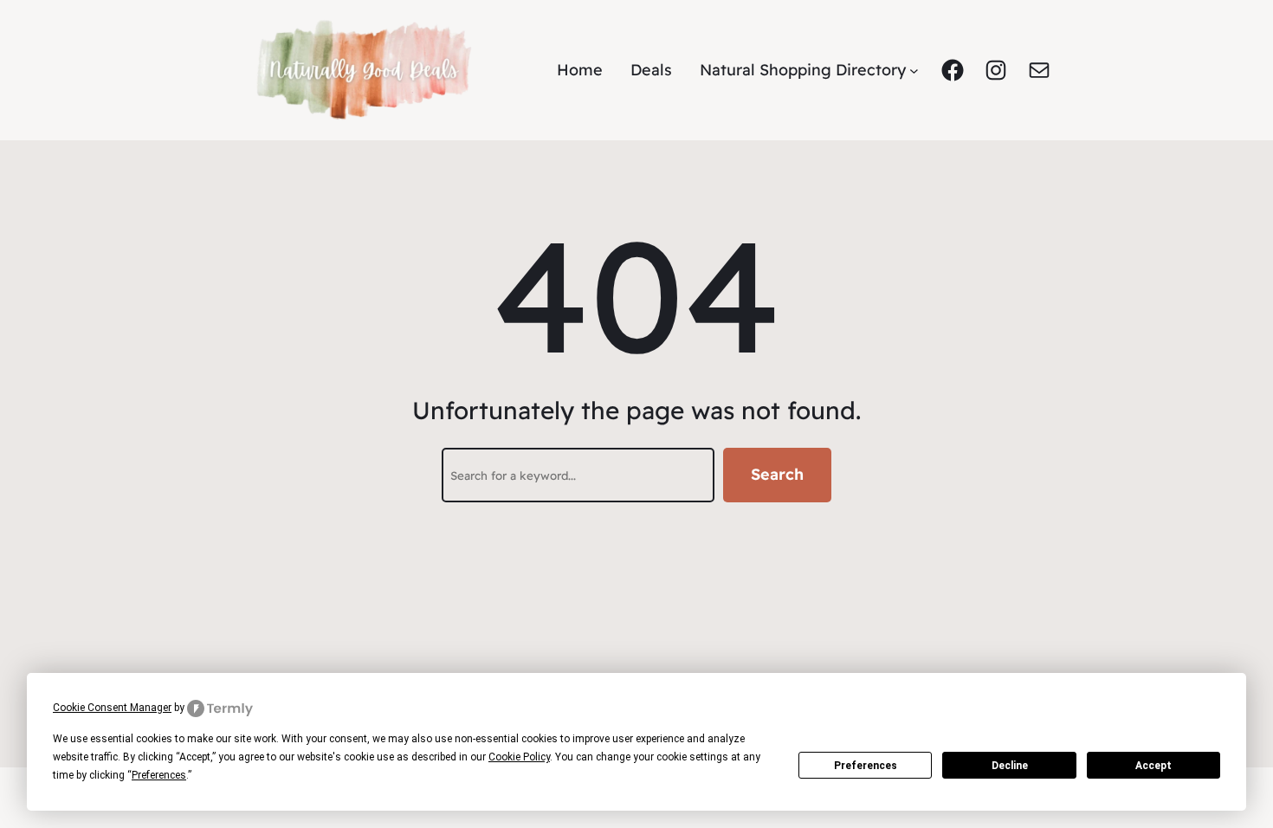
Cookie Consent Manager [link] (112, 708)
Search (777, 474)
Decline (1010, 766)
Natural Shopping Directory (803, 70)
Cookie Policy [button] (519, 757)
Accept (1153, 766)
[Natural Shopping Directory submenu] (914, 70)
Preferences (865, 766)
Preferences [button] (159, 775)
